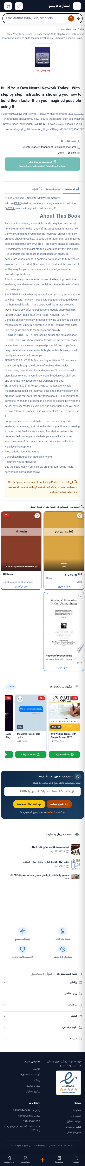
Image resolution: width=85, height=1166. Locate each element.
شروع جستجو (57, 804)
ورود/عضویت (9, 1162)
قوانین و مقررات (73, 1127)
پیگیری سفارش (33, 1091)
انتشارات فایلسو (59, 6)
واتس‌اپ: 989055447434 (26, 1110)
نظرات (35, 189)
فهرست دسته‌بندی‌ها (30, 1074)
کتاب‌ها (36, 1069)
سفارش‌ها (59, 1162)
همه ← (10, 687)
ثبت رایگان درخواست (27, 804)
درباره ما (77, 1110)
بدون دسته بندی (69, 29)
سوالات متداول (73, 1121)
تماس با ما (76, 1116)
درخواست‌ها (25, 1162)
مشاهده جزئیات (62, 754)
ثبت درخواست (33, 1086)
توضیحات (70, 189)
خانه (82, 29)
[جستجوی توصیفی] (79, 18)
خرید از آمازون (64, 586)
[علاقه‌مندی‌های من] (19, 6)
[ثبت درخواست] (42, 1160)
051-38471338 (31, 1121)
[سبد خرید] (8, 6)
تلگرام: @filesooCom (29, 1116)
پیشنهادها (51, 189)
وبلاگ (37, 1080)
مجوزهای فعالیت (73, 1132)
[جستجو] (71, 18)
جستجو (76, 1162)
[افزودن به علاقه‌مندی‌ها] (80, 515)
